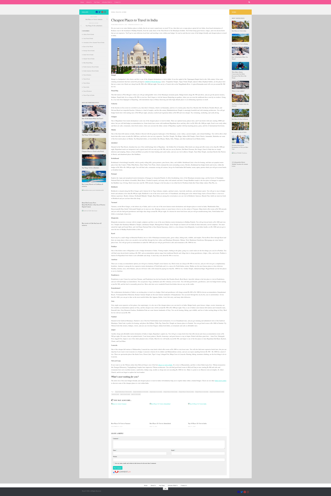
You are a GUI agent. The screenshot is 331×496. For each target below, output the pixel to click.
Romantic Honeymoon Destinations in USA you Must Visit (240, 147)
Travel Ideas (86, 83)
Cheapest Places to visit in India (201, 391)
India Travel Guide (118, 12)
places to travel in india (125, 394)
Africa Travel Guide (88, 34)
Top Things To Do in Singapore (91, 135)
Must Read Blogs (88, 63)
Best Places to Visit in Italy (239, 31)
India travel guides (220, 381)
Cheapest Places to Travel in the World (93, 151)
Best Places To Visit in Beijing (240, 44)
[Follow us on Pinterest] (102, 12)
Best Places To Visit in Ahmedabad (160, 423)
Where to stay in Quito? (238, 91)
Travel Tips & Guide (88, 95)
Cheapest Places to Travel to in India (186, 391)
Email (173, 450)
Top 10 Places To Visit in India (197, 423)
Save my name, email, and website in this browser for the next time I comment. (135, 463)
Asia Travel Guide (88, 38)
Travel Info (86, 87)
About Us (89, 2)
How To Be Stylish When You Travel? (92, 118)
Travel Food (86, 79)
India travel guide (115, 394)
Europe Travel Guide (89, 50)
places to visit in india (135, 394)
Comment (116, 438)
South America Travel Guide (91, 71)
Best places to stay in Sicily (239, 132)
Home (82, 2)
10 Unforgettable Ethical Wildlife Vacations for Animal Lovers (240, 164)
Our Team (97, 2)
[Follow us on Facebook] (97, 12)
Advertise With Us (107, 2)
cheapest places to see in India (156, 391)
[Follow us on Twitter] (99, 12)
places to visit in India (165, 365)
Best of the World (88, 46)
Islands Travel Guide (88, 59)
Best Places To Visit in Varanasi (120, 423)
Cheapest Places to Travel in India (170, 391)
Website (115, 456)
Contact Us (117, 2)
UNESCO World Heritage (153, 82)
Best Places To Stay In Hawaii (240, 119)
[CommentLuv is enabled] (123, 472)
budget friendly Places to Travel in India (123, 391)
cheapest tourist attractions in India (217, 391)
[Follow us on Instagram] (105, 12)
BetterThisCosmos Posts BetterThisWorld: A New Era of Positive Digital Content (93, 205)
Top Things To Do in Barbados (90, 168)
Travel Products (87, 91)
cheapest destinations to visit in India (140, 391)
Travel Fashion (87, 75)
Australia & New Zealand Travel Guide (93, 42)
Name (115, 450)
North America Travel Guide (91, 67)
